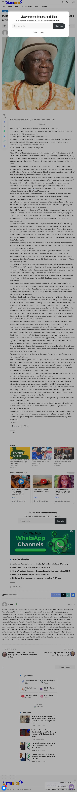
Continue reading (38, 32)
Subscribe (59, 26)
